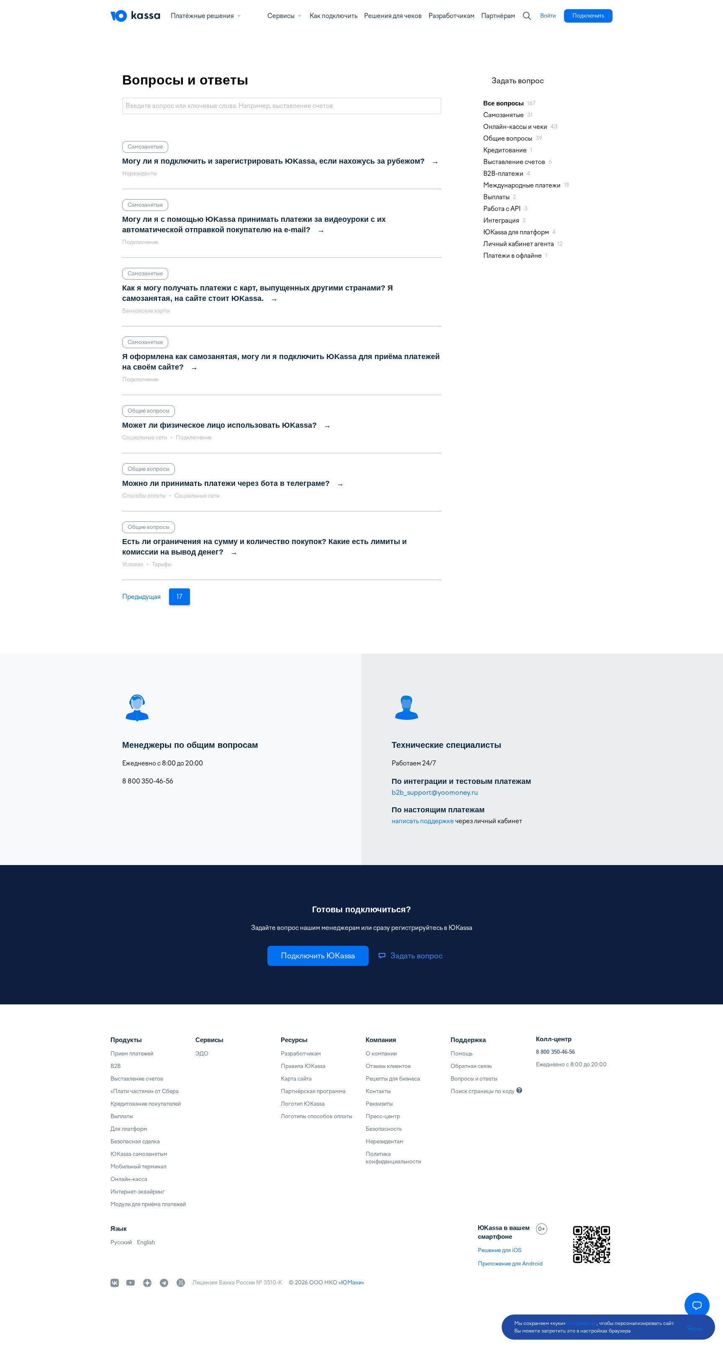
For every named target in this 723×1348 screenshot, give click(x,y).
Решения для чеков (393, 16)
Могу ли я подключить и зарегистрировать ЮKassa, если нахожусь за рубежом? (273, 161)
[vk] (114, 1283)
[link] (548, 16)
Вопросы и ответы (474, 1079)
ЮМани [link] (351, 1282)
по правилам (582, 1323)
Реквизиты (379, 1104)
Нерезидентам (384, 1141)
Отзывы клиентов (388, 1066)
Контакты (378, 1091)
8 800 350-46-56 (555, 1052)
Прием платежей (131, 1053)
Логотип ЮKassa (303, 1104)
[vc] (181, 1283)
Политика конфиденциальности (393, 1158)
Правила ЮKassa (303, 1066)
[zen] (147, 1283)
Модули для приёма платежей (148, 1204)
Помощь (461, 1053)
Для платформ (128, 1129)
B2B (115, 1066)
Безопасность (384, 1129)
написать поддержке (423, 821)
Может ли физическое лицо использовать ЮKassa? (219, 425)
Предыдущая (141, 597)
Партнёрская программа (313, 1091)
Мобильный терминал (138, 1166)
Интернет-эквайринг (137, 1192)
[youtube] (131, 1283)
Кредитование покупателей (145, 1104)
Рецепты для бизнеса (393, 1079)
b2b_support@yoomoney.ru (435, 792)
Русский (121, 1242)
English (146, 1242)
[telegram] (164, 1283)
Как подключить (333, 16)
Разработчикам (451, 16)
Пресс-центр (383, 1116)
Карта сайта (296, 1079)
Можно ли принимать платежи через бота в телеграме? (226, 483)
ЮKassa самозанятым (138, 1154)
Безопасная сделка (135, 1141)
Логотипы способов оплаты (316, 1116)
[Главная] (135, 16)
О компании (381, 1053)
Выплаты (121, 1116)
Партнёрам (498, 16)
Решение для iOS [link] (499, 1250)
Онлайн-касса (128, 1179)
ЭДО (201, 1053)
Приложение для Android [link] (510, 1264)
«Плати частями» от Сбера (144, 1091)
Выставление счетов (136, 1079)
